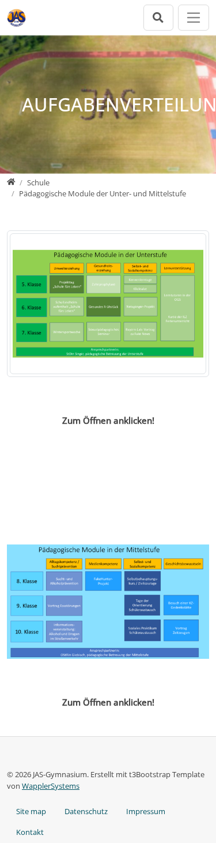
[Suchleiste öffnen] (158, 18)
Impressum (145, 811)
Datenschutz (86, 811)
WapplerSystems (50, 786)
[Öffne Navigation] (194, 18)
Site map (31, 811)
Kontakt (30, 832)
